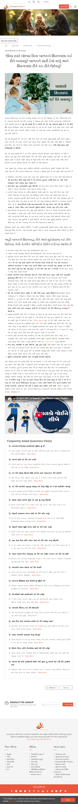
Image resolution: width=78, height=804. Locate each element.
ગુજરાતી (46, 2)
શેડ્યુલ (9, 754)
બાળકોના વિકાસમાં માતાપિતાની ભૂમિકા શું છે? (27, 446)
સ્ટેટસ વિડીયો (35, 767)
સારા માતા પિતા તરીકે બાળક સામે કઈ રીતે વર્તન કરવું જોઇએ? (34, 540)
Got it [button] (68, 800)
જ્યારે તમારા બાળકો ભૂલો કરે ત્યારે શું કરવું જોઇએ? (30, 500)
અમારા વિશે (10, 762)
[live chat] (33, 2)
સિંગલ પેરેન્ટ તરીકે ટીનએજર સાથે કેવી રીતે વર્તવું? (29, 648)
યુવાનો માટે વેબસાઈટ (62, 757)
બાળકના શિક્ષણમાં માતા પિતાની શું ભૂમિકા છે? (27, 581)
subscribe (68, 704)
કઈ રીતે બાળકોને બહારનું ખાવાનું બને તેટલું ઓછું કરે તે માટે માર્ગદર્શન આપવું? (40, 486)
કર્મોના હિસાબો (38, 320)
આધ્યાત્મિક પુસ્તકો (37, 754)
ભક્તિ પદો (34, 764)
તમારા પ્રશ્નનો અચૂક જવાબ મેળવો (38, 739)
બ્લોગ (8, 757)
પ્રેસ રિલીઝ (11, 759)
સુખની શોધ (64, 6)
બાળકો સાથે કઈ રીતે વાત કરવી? (22, 459)
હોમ (6, 46)
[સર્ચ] (71, 6)
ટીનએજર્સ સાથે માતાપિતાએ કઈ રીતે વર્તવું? (26, 594)
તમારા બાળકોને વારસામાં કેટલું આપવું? (24, 634)
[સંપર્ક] (39, 2)
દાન (8, 769)
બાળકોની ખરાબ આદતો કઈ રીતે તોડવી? (25, 567)
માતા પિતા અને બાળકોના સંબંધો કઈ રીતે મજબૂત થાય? (31, 621)
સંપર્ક (8, 764)
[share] (29, 2)
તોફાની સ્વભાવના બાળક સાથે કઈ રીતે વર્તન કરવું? (29, 513)
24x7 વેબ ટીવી (60, 764)
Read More (31, 454)
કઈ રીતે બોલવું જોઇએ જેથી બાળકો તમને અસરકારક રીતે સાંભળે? (35, 473)
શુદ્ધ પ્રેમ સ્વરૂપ (48, 342)
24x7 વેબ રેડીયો (60, 767)
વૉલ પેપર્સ (34, 762)
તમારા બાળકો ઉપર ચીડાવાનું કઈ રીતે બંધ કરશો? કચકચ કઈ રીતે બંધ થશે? (39, 554)
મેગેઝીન (34, 757)
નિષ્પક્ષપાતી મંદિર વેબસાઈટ (64, 762)
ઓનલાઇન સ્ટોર (60, 754)
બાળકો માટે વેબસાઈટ (62, 759)
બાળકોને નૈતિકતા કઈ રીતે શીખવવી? (24, 608)
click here (13, 801)
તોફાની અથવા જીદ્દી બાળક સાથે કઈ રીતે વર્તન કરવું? (30, 527)
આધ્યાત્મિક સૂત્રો (37, 759)
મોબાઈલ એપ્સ (36, 774)
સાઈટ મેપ (10, 767)
